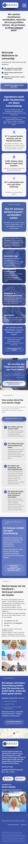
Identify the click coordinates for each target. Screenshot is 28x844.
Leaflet (11, 738)
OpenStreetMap (16, 738)
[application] (14, 733)
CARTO (26, 738)
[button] (14, 733)
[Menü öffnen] (24, 5)
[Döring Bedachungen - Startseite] (11, 745)
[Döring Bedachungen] (11, 5)
